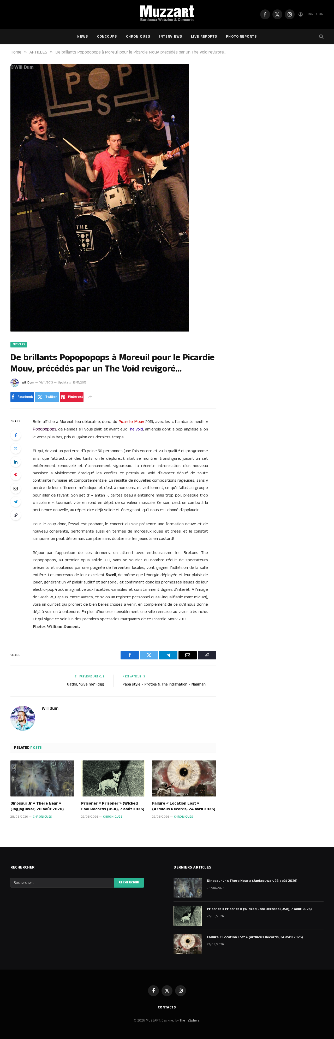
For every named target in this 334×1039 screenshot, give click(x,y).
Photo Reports (241, 36)
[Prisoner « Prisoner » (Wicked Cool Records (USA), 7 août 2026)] (113, 778)
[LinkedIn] (15, 462)
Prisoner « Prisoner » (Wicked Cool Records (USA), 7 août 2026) (112, 806)
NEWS (82, 36)
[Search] (321, 37)
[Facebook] (15, 435)
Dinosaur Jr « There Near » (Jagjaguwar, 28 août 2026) (37, 806)
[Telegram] (15, 502)
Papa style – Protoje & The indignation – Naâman (164, 684)
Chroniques (138, 36)
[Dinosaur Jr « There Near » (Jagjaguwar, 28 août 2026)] (42, 778)
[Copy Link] (15, 515)
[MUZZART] (166, 14)
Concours (107, 36)
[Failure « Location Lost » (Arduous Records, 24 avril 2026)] (184, 778)
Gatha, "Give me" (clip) (85, 684)
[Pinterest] (15, 475)
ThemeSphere (189, 1020)
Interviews (170, 36)
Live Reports (204, 36)
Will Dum (28, 382)
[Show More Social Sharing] (90, 397)
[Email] (15, 488)
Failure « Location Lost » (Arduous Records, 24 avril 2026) (183, 806)
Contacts (167, 1007)
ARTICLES (19, 345)
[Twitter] (15, 448)
